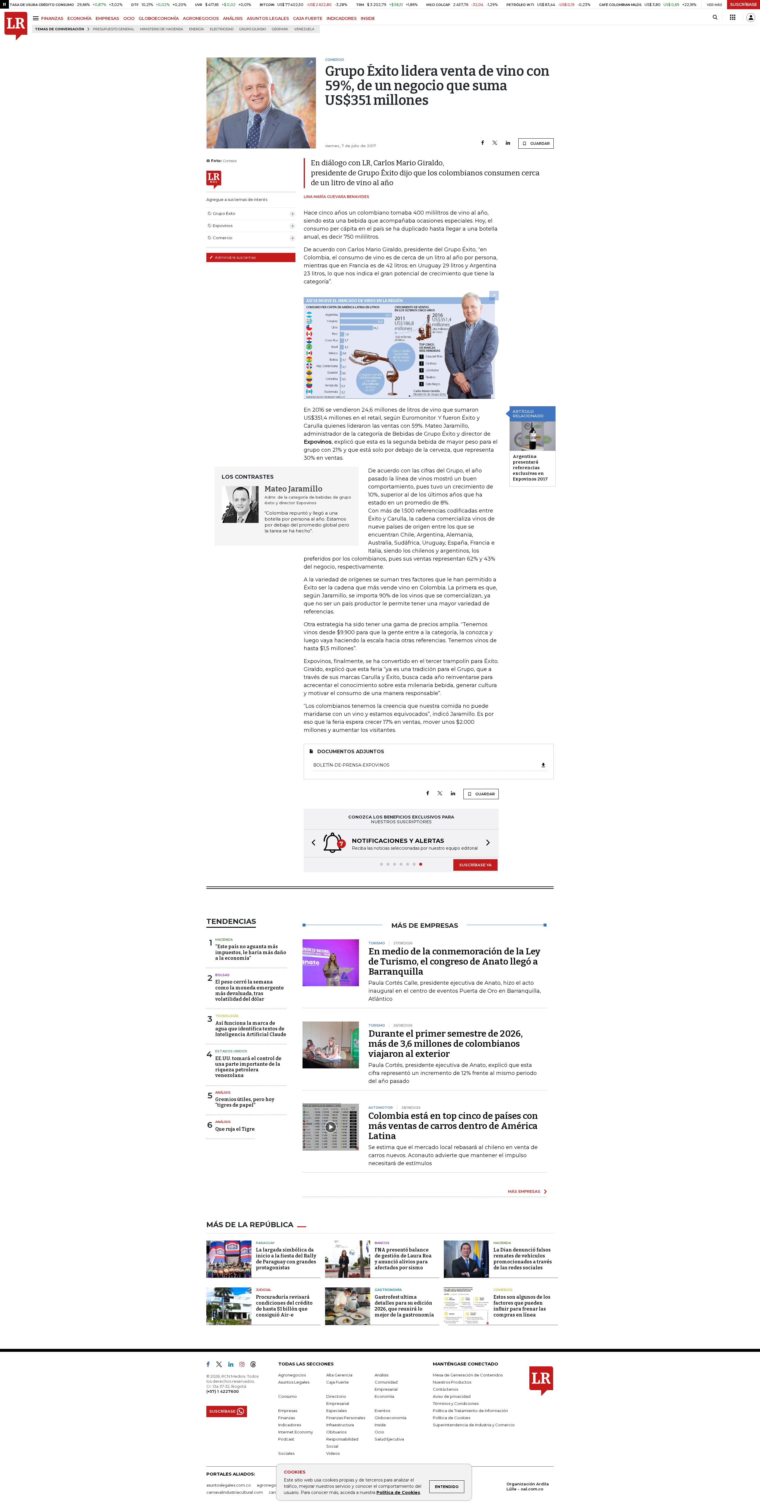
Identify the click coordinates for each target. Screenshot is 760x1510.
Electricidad (221, 29)
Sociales (286, 1453)
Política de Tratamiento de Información (470, 1410)
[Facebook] (482, 143)
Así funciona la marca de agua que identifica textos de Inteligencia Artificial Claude (250, 1028)
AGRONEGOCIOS (201, 18)
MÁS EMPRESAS (524, 1191)
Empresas (287, 1410)
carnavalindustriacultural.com (234, 1492)
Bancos (382, 1243)
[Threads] (255, 1365)
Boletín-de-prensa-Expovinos (351, 765)
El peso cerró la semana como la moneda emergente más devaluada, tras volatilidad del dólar (249, 990)
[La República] (15, 26)
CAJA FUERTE (307, 18)
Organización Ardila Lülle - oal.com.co (527, 1486)
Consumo (287, 1396)
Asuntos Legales (293, 1382)
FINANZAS (52, 18)
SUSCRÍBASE (743, 4)
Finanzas (286, 1417)
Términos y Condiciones (456, 1403)
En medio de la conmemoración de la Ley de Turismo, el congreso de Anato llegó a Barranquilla (454, 961)
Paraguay (265, 1243)
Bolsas (222, 975)
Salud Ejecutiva (389, 1439)
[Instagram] (244, 1365)
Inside (380, 1424)
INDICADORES (342, 18)
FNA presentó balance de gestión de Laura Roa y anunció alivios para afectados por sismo (403, 1259)
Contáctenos (445, 1389)
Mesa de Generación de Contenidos (468, 1375)
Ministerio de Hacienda (161, 29)
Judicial (263, 1290)
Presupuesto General (113, 29)
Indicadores (289, 1424)
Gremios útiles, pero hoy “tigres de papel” (244, 1102)
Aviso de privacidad (452, 1396)
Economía (384, 1396)
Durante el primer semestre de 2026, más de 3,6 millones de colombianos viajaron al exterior (445, 1043)
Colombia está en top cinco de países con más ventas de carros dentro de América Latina (453, 1126)
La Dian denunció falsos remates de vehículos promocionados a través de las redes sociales (522, 1259)
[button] (312, 843)
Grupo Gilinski (252, 29)
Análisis (223, 1092)
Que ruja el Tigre (235, 1129)
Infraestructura (340, 1424)
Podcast (286, 1439)
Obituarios (336, 1432)
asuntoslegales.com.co (228, 1485)
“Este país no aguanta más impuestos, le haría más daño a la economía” (250, 952)
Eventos (382, 1410)
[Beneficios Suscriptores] (732, 17)
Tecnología (226, 1016)
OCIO (128, 18)
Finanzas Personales (345, 1417)
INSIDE (368, 18)
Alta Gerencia (339, 1375)
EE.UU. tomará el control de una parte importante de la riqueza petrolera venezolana (248, 1067)
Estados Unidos (231, 1051)
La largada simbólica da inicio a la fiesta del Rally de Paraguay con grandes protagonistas (286, 1259)
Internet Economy (295, 1432)
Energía (196, 29)
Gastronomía (388, 1290)
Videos (333, 1453)
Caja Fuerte (337, 1382)
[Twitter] (495, 143)
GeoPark (280, 29)
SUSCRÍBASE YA (475, 864)
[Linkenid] (233, 1365)
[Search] (715, 17)
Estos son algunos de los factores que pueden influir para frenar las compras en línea (521, 1306)
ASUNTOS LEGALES (268, 18)
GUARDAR (539, 143)
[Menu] (36, 18)
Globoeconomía (390, 1417)
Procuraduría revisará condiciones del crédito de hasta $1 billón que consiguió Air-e (284, 1306)
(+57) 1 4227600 (222, 1391)
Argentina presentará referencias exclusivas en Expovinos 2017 (530, 468)
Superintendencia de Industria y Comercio (474, 1424)
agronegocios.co (273, 1485)
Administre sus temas (235, 257)
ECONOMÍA (79, 18)
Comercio (502, 1290)
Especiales (336, 1410)
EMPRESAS (107, 18)
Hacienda (224, 940)
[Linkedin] (508, 143)
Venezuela (304, 29)
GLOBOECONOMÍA (159, 18)
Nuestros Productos (452, 1382)
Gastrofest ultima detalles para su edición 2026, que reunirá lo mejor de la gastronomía (404, 1306)
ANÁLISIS (233, 18)
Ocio (379, 1432)
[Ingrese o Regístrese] (750, 17)
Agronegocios (292, 1375)
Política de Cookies (398, 1492)
